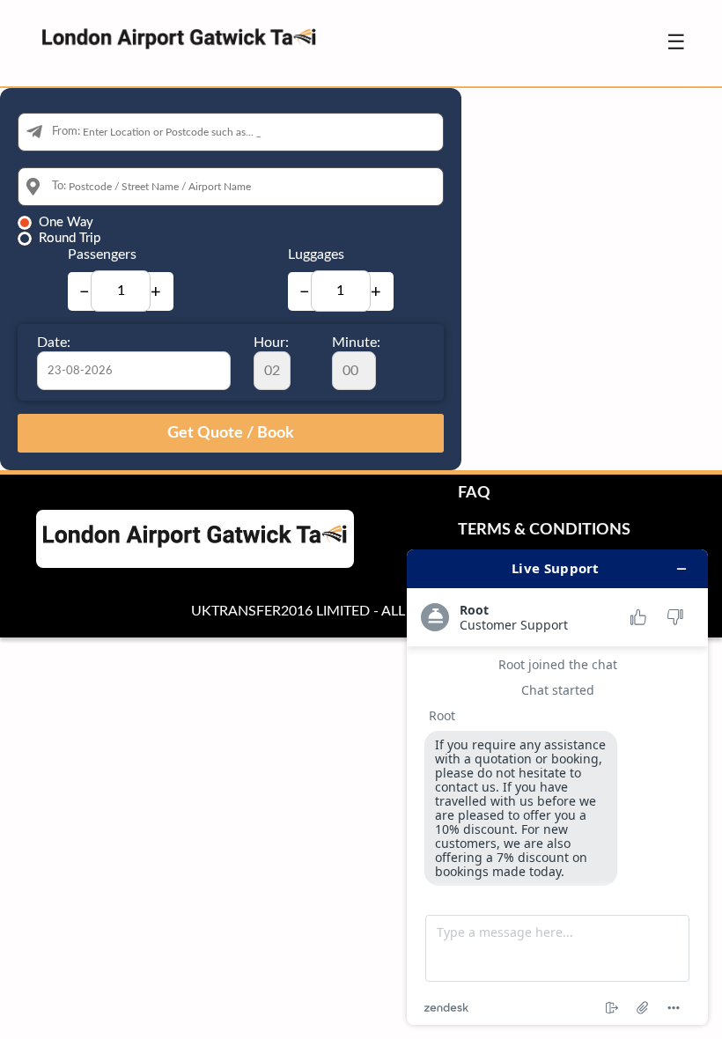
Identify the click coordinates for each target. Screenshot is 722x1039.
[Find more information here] (557, 787)
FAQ (474, 493)
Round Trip (69, 238)
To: (59, 186)
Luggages (316, 254)
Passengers (102, 254)
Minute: (356, 342)
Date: (53, 342)
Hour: (271, 342)
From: (66, 131)
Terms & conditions (544, 530)
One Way (66, 222)
